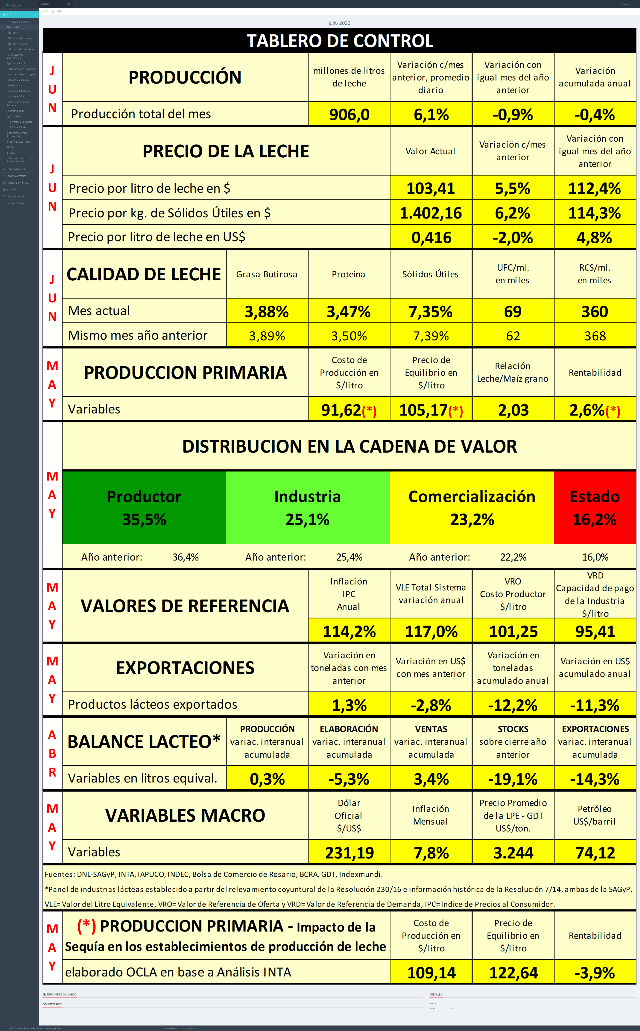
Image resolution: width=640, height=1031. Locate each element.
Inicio (45, 11)
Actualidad (57, 11)
